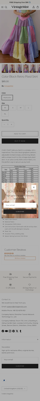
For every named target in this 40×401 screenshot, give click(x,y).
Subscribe (20, 211)
